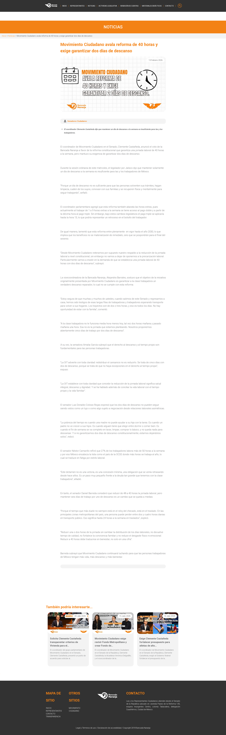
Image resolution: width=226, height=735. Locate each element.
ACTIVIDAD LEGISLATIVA (108, 6)
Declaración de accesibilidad (109, 728)
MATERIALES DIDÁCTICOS (152, 6)
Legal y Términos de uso (86, 728)
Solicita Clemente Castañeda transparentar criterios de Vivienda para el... (65, 642)
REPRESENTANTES (77, 6)
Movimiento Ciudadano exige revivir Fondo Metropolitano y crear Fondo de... (111, 642)
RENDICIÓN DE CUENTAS (129, 6)
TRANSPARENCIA (53, 716)
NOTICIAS (91, 6)
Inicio (4, 36)
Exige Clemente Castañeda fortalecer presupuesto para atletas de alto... (154, 642)
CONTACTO (169, 6)
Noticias (11, 36)
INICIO (64, 6)
